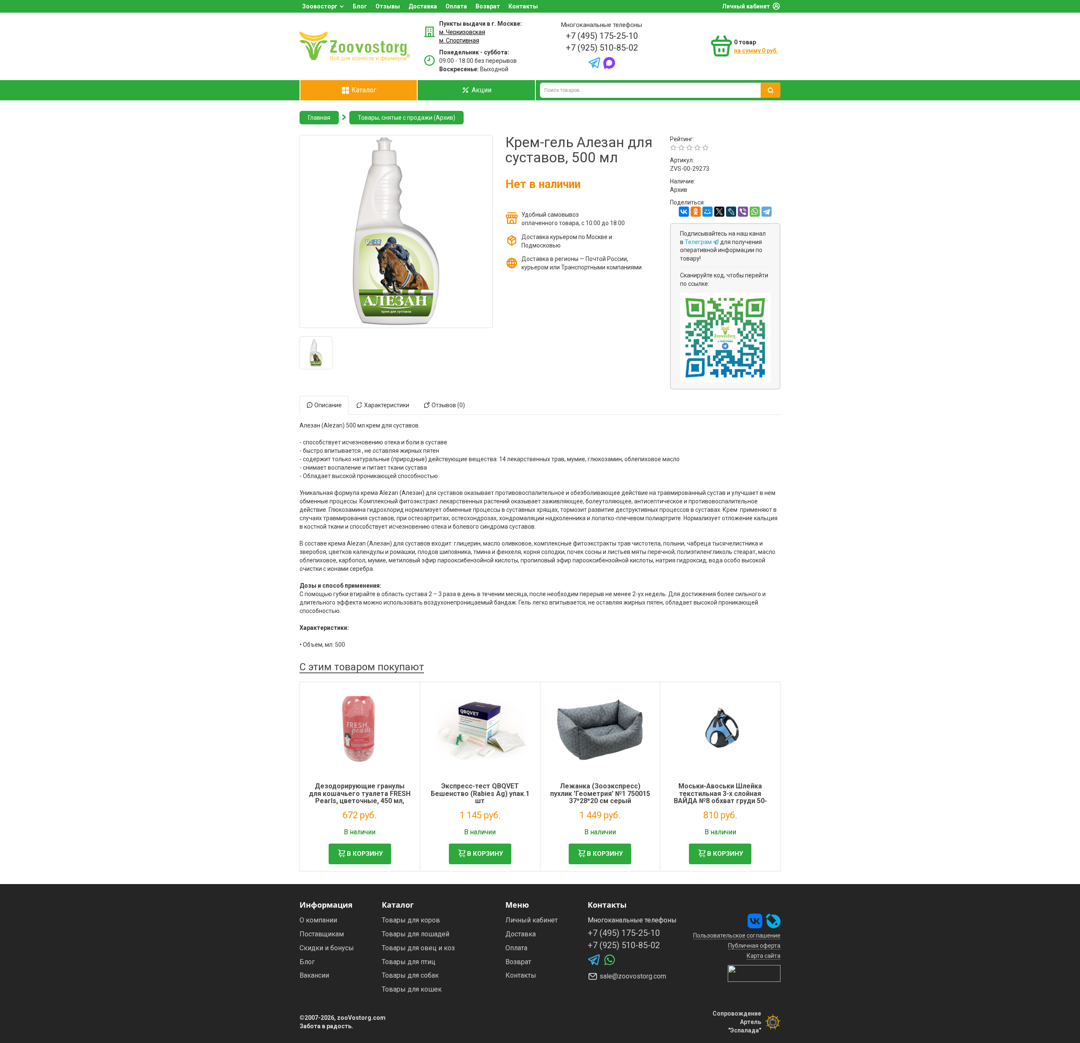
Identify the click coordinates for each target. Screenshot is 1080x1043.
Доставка (422, 6)
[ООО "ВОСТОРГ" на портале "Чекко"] (754, 973)
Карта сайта (763, 955)
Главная (319, 117)
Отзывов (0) (447, 405)
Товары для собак (410, 975)
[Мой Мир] (707, 212)
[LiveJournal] (731, 212)
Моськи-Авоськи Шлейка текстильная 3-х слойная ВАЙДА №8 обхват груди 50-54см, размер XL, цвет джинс (720, 797)
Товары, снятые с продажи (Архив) (406, 117)
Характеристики (386, 405)
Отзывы (387, 6)
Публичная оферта (754, 945)
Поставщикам (322, 934)
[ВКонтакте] (684, 212)
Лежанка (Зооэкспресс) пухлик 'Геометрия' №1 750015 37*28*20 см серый (600, 793)
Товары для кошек (412, 989)
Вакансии (314, 975)
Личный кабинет (746, 6)
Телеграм (699, 242)
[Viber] (743, 212)
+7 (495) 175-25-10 (602, 36)
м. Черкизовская (462, 32)
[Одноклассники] (696, 212)
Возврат (487, 6)
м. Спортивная (459, 40)
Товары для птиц (408, 962)
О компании (318, 920)
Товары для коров (411, 920)
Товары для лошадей (415, 934)
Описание (327, 405)
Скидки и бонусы (327, 948)
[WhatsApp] (755, 212)
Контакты (523, 6)
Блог (360, 6)
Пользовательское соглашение (736, 935)
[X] (719, 212)
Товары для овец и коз (418, 948)
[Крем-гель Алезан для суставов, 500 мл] (316, 352)
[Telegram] (766, 212)
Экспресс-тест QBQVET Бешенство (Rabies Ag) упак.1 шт (480, 793)
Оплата (456, 6)
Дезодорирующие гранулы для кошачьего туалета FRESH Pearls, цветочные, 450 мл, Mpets (359, 797)
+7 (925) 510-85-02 (602, 48)
